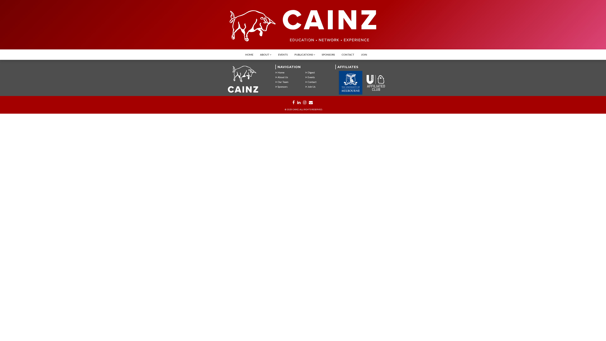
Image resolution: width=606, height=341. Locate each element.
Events (283, 54)
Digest (311, 72)
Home (249, 54)
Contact (348, 54)
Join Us (311, 86)
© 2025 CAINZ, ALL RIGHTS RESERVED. (304, 109)
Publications (303, 54)
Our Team (283, 81)
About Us (283, 77)
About (265, 54)
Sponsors (328, 54)
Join (364, 54)
